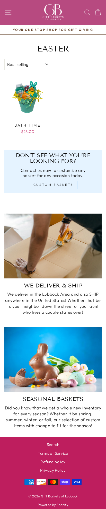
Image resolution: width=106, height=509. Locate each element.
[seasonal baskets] (53, 359)
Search (53, 444)
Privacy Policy (53, 470)
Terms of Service (53, 453)
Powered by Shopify (53, 505)
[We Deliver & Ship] (53, 246)
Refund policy (52, 461)
